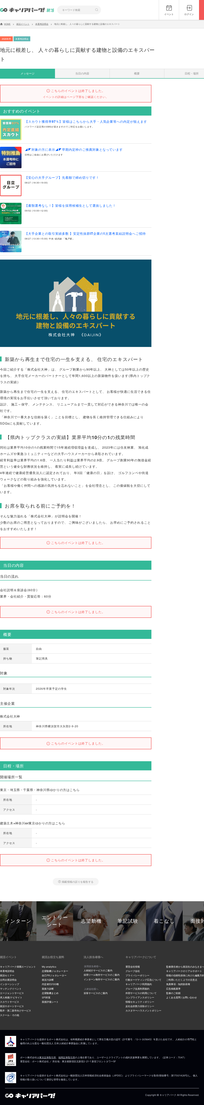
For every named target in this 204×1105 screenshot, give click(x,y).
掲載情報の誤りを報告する (77, 882)
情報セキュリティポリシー (140, 1001)
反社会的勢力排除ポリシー (140, 1006)
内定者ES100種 (50, 984)
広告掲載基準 (173, 988)
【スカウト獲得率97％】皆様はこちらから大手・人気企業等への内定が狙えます (86, 121)
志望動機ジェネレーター (55, 971)
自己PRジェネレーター (54, 975)
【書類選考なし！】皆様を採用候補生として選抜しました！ (70, 205)
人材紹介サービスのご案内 (98, 970)
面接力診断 (48, 988)
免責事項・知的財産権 (178, 984)
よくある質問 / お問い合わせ (181, 997)
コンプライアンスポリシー (140, 997)
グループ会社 (133, 971)
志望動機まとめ (50, 993)
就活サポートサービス (12, 1006)
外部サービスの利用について (141, 993)
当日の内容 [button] (82, 73)
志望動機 (91, 921)
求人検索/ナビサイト (11, 997)
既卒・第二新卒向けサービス (15, 1010)
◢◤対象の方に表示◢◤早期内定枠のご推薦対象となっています (74, 149)
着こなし (164, 921)
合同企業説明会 (8, 979)
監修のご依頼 (173, 993)
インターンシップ (9, 984)
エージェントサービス (12, 993)
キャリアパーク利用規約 (139, 984)
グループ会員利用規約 (137, 988)
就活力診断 (48, 979)
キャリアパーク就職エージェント (18, 966)
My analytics (49, 966)
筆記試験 (128, 921)
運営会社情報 (133, 966)
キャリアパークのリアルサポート (184, 971)
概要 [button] (137, 73)
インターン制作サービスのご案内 (102, 979)
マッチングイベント (11, 988)
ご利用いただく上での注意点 (181, 979)
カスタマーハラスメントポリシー (143, 1010)
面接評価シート (50, 1001)
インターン (18, 921)
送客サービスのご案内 (96, 993)
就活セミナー (7, 975)
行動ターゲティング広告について (143, 979)
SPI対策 (46, 997)
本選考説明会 (7, 971)
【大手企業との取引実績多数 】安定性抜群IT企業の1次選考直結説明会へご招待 (85, 233)
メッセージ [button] (27, 73)
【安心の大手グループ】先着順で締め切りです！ (62, 177)
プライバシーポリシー (137, 975)
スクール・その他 (9, 1015)
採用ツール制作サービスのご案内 (102, 974)
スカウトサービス (9, 1001)
